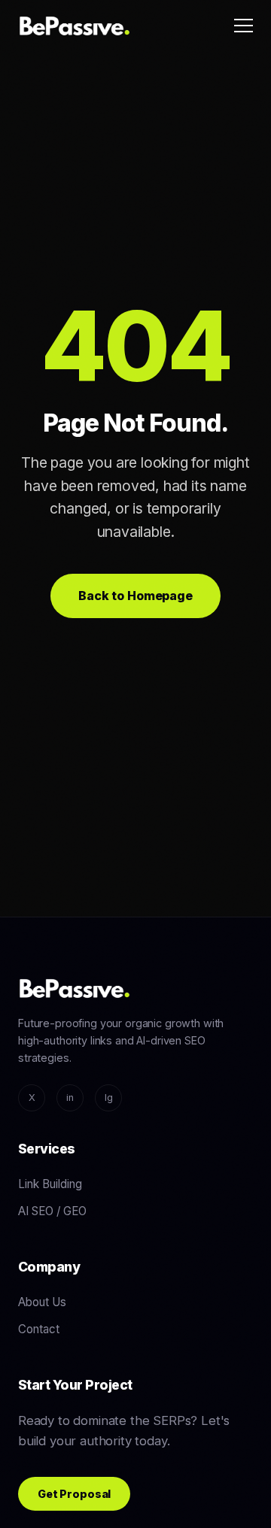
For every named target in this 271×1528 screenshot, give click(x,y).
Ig (109, 1097)
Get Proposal (74, 1493)
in (70, 1097)
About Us (42, 1302)
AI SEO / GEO (52, 1211)
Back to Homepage (135, 595)
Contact (38, 1329)
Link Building (50, 1184)
